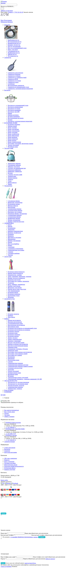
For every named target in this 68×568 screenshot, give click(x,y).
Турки (10, 181)
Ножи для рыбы (12, 132)
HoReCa (6, 318)
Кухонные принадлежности (16, 271)
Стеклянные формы (14, 201)
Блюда (10, 225)
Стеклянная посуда (13, 51)
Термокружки (12, 176)
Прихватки (11, 358)
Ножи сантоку (12, 140)
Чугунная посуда (13, 56)
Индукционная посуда (14, 41)
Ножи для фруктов (13, 134)
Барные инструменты (14, 320)
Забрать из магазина (7, 10)
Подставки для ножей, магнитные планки (20, 143)
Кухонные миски (13, 292)
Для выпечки (8, 185)
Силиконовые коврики (15, 215)
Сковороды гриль (13, 82)
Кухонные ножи (13, 333)
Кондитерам (11, 207)
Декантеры (11, 229)
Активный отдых (9, 298)
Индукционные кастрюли (15, 118)
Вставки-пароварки (14, 116)
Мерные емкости (13, 205)
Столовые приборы (14, 253)
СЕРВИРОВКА (9, 223)
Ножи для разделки (13, 131)
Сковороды (7, 57)
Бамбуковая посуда (13, 40)
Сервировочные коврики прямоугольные (20, 366)
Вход (2, 20)
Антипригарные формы (15, 210)
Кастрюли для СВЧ (13, 111)
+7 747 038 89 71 (11, 427)
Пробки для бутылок (14, 286)
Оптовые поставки (10, 463)
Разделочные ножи (13, 360)
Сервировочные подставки (16, 250)
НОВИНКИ (8, 392)
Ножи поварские (13, 139)
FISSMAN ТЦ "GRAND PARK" (15, 429)
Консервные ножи (13, 326)
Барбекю (10, 315)
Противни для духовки (15, 212)
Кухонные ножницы (14, 294)
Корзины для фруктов (14, 232)
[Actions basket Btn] (7, 15)
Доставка (7, 415)
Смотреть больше (9, 441)
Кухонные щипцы (13, 336)
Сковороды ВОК (13, 79)
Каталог (3, 3)
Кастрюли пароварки (14, 110)
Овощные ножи (12, 347)
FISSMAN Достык (11, 435)
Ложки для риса (12, 338)
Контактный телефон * (8, 535)
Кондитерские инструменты (16, 325)
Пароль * (3, 559)
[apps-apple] (5, 488)
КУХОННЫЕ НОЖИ (10, 123)
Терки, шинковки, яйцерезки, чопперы (19, 276)
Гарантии (7, 451)
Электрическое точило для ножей (18, 377)
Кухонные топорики (14, 124)
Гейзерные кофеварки (14, 170)
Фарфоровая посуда (14, 53)
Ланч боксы (11, 317)
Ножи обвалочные (13, 135)
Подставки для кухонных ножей (17, 353)
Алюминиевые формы (14, 209)
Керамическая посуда (14, 43)
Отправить (42, 537)
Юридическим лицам (10, 464)
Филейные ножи (13, 146)
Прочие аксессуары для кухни (17, 289)
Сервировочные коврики (15, 363)
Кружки (10, 173)
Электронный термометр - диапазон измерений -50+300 (25, 379)
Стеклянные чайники (14, 165)
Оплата (6, 413)
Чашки (10, 184)
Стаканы (10, 252)
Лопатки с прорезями (14, 341)
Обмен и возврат (9, 416)
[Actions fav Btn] (4, 15)
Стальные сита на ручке (15, 368)
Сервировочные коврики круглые (18, 365)
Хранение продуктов (14, 279)
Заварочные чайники (14, 163)
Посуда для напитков (14, 46)
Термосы (10, 179)
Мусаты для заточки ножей (16, 342)
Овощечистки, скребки (15, 275)
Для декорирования (14, 291)
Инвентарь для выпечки (15, 202)
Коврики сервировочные (15, 231)
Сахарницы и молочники (15, 248)
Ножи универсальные (14, 142)
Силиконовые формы (14, 217)
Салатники (11, 247)
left (1, 395)
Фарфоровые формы (14, 218)
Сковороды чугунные (14, 80)
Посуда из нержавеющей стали (17, 48)
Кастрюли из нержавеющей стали (18, 105)
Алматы (10, 12)
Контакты (7, 449)
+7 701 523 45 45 (18, 12)
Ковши (10, 113)
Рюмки (10, 245)
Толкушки (11, 369)
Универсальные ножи (14, 372)
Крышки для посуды (14, 45)
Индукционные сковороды (16, 85)
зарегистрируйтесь (30, 563)
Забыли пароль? (50, 559)
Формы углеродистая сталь (16, 221)
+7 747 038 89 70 (11, 440)
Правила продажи (9, 469)
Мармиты (11, 236)
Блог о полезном (9, 461)
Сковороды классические (15, 72)
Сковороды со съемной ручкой (17, 77)
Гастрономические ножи (15, 323)
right (4, 395)
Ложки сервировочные (15, 339)
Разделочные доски (13, 295)
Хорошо (3, 513)
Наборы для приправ (14, 240)
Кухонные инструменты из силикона (19, 330)
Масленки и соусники (14, 237)
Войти (3, 563)
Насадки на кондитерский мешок (18, 345)
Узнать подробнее (6, 566)
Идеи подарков (8, 390)
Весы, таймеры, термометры (16, 284)
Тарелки (10, 255)
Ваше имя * (4, 533)
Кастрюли (7, 90)
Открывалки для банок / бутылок (18, 349)
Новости (6, 460)
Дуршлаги (11, 283)
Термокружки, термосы (15, 388)
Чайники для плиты (14, 166)
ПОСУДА (7, 25)
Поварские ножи (13, 350)
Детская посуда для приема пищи (18, 384)
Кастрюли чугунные (14, 108)
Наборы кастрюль (13, 115)
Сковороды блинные (14, 74)
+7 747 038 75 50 (11, 433)
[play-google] (14, 488)
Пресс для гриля (13, 49)
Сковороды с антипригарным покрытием (20, 88)
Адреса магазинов (9, 447)
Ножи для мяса (12, 127)
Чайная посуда (12, 54)
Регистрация (8, 20)
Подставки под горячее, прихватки (18, 281)
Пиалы (10, 242)
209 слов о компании (10, 458)
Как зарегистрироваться (11, 410)
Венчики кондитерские (15, 322)
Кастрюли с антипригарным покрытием (20, 121)
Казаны (10, 119)
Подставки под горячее (15, 355)
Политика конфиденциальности (14, 466)
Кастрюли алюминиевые (15, 107)
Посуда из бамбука (13, 244)
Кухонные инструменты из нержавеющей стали (22, 328)
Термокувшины (12, 178)
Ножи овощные (12, 137)
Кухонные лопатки (13, 331)
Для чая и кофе (8, 148)
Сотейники (11, 84)
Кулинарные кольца (14, 204)
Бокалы (10, 226)
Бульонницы (11, 228)
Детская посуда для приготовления (18, 382)
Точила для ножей (13, 145)
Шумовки (11, 376)
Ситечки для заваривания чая (17, 168)
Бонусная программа (10, 452)
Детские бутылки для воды (16, 385)
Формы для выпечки (14, 220)
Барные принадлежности (15, 273)
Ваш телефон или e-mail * (8, 557)
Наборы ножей (12, 126)
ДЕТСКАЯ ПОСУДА (10, 380)
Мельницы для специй (15, 287)
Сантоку (10, 361)
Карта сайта (4, 480)
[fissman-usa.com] (15, 490)
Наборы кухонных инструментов (18, 344)
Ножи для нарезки (13, 129)
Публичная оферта (9, 468)
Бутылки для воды (13, 314)
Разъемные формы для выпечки (17, 213)
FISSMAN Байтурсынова (13, 422)
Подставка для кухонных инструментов (20, 352)
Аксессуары (8, 256)
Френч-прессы (12, 182)
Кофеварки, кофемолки (15, 171)
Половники (11, 357)
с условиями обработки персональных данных (24, 537)
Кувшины (11, 234)
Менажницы (11, 239)
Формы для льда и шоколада (16, 278)
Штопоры (11, 297)
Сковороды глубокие (14, 76)
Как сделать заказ (9, 412)
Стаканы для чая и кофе (15, 174)
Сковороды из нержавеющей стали (18, 87)
